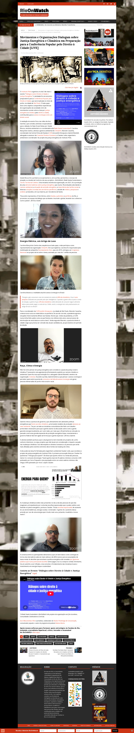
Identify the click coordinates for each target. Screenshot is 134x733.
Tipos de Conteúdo (33, 21)
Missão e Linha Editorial (40, 725)
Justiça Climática (26, 640)
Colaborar (105, 21)
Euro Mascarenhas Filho (29, 53)
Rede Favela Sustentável (44, 643)
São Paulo (37, 103)
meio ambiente (39, 640)
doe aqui (36, 632)
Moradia (74, 725)
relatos (67, 190)
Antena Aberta (60, 623)
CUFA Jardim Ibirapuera (44, 311)
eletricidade (42, 636)
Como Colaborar (55, 725)
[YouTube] (114, 3)
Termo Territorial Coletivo (29, 183)
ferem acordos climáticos (39, 424)
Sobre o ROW (92, 21)
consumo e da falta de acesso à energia (56, 379)
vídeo (71, 643)
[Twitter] (111, 3)
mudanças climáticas (54, 640)
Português (30, 4)
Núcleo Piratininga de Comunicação (65, 621)
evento (52, 636)
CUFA (26, 636)
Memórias (66, 725)
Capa (21, 21)
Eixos (46, 21)
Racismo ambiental (27, 643)
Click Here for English (71, 87)
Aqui (34, 573)
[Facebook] (104, 3)
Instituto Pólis (62, 636)
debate (33, 636)
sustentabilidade (60, 643)
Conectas (32, 377)
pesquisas (73, 190)
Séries (65, 21)
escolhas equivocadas (65, 507)
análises (23, 192)
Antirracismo (98, 725)
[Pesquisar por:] (105, 25)
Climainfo (58, 131)
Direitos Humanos (86, 725)
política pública (69, 640)
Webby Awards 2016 (90, 149)
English (22, 4)
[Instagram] (107, 3)
